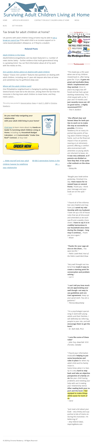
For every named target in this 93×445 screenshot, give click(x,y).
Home (5, 20)
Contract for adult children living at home (51, 20)
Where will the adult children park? (17, 86)
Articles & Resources (21, 20)
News (34, 103)
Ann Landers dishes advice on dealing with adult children (26, 72)
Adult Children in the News (14, 55)
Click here (8, 127)
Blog (5, 26)
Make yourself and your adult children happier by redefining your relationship (16, 164)
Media (77, 20)
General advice (26, 103)
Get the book (17, 26)
